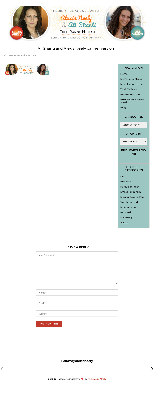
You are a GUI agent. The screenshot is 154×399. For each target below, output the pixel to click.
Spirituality (126, 217)
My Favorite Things (131, 79)
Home (124, 73)
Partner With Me (130, 94)
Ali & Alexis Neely (97, 378)
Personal (125, 212)
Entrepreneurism (130, 191)
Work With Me (128, 89)
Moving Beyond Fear (132, 197)
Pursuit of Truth (129, 186)
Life (122, 176)
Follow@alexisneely (77, 361)
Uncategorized (129, 202)
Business (125, 181)
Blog (123, 107)
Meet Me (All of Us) (131, 84)
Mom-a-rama (128, 207)
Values (124, 222)
